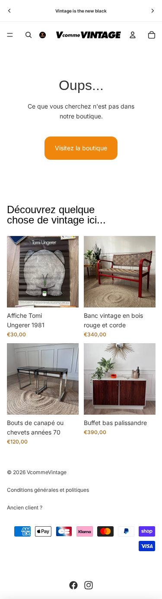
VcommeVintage (47, 472)
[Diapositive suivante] (152, 10)
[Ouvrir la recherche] (28, 34)
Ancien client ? (24, 507)
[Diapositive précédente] (9, 10)
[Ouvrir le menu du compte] (132, 34)
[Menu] (10, 35)
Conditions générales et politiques (48, 490)
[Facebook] (73, 585)
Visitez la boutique (81, 148)
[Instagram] (88, 585)
